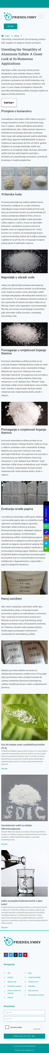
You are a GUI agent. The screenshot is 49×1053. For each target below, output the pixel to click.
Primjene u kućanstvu (16, 111)
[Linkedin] (20, 955)
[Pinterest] (25, 955)
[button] (41, 16)
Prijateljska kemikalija (24, 1050)
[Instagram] (15, 955)
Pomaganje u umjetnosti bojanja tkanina (23, 351)
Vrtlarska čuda (11, 194)
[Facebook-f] (6, 955)
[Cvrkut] (11, 955)
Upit (12, 26)
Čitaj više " (4, 769)
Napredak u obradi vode (17, 277)
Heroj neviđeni (11, 599)
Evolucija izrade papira (17, 509)
